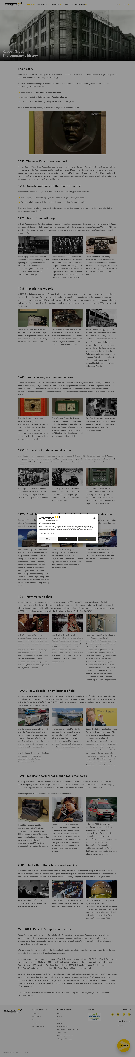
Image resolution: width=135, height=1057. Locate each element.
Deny (67, 539)
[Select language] (94, 518)
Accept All (87, 539)
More (48, 539)
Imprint (52, 533)
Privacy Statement (44, 533)
